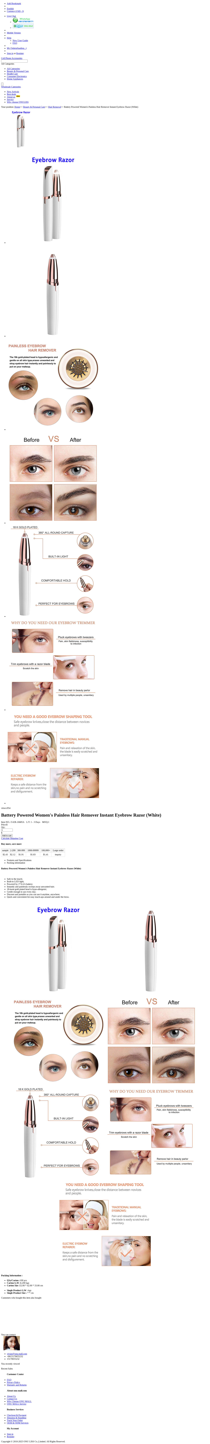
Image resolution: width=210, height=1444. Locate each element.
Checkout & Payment (16, 1415)
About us (11, 97)
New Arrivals (13, 91)
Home (17, 107)
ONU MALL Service (16, 1404)
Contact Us (12, 1399)
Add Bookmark (14, 3)
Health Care (12, 74)
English (10, 8)
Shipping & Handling (16, 1418)
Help (9, 38)
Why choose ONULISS (18, 102)
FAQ (15, 43)
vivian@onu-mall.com (17, 1354)
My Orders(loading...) (17, 48)
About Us (11, 1396)
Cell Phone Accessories (11, 58)
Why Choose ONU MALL (19, 1401)
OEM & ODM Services (17, 1423)
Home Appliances (15, 79)
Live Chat (11, 16)
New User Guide (20, 40)
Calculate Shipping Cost (12, 838)
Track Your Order (15, 1420)
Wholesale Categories (11, 87)
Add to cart (6, 836)
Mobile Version (14, 33)
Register (20, 53)
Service (10, 99)
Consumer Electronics (17, 76)
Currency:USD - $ (15, 11)
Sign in (10, 53)
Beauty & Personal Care (18, 71)
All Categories (13, 68)
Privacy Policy (13, 1382)
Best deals (11, 94)
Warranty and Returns (17, 1385)
